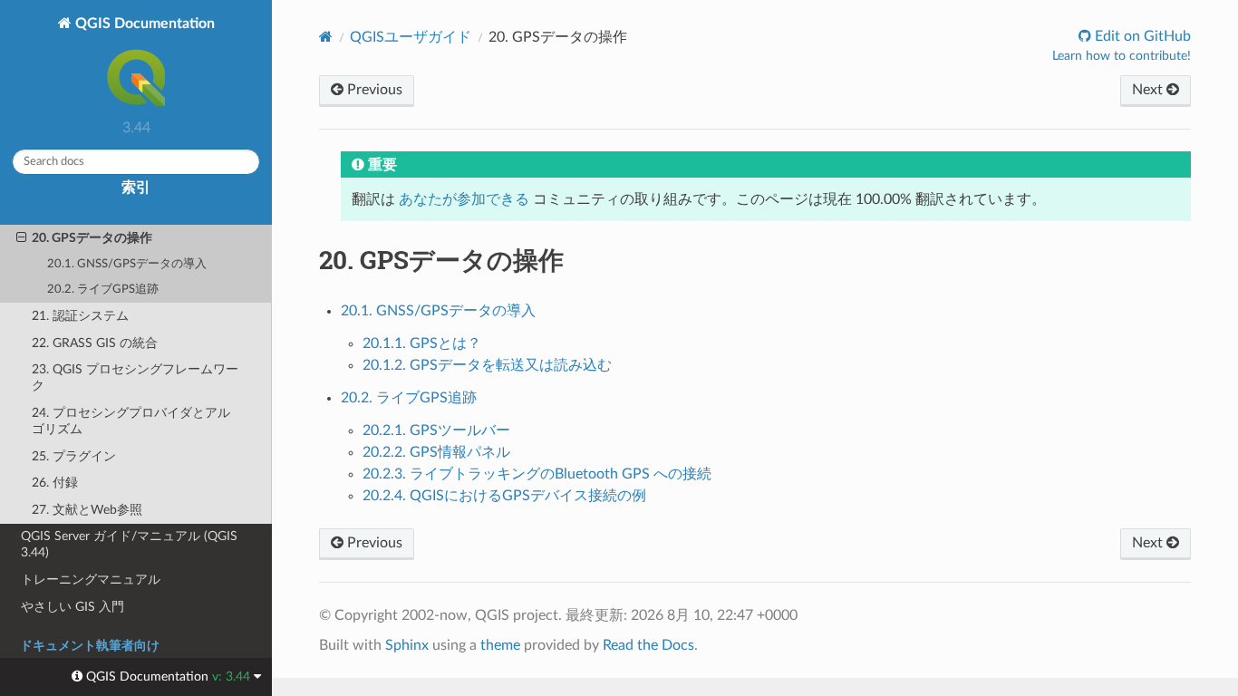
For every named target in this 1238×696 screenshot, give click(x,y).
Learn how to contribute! (1121, 56)
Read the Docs (648, 645)
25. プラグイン (74, 456)
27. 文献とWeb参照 (87, 510)
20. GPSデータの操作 (92, 238)
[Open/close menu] (21, 238)
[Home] (326, 36)
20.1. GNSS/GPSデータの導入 (127, 264)
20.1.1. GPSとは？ (422, 343)
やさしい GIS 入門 (72, 607)
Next (1149, 89)
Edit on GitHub (1141, 36)
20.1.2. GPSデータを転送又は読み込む (487, 365)
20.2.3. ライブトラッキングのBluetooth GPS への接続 (537, 474)
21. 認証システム (80, 316)
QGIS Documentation (143, 23)
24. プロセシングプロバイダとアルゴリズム (131, 421)
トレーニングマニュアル (90, 579)
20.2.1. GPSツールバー (436, 430)
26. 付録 (55, 482)
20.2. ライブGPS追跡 (103, 289)
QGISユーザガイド (410, 37)
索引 (135, 187)
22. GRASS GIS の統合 (95, 343)
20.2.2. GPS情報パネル (436, 452)
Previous (372, 89)
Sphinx (407, 645)
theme (500, 645)
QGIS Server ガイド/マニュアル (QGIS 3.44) (129, 544)
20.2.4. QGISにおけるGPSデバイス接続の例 (504, 495)
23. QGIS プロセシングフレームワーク (135, 377)
